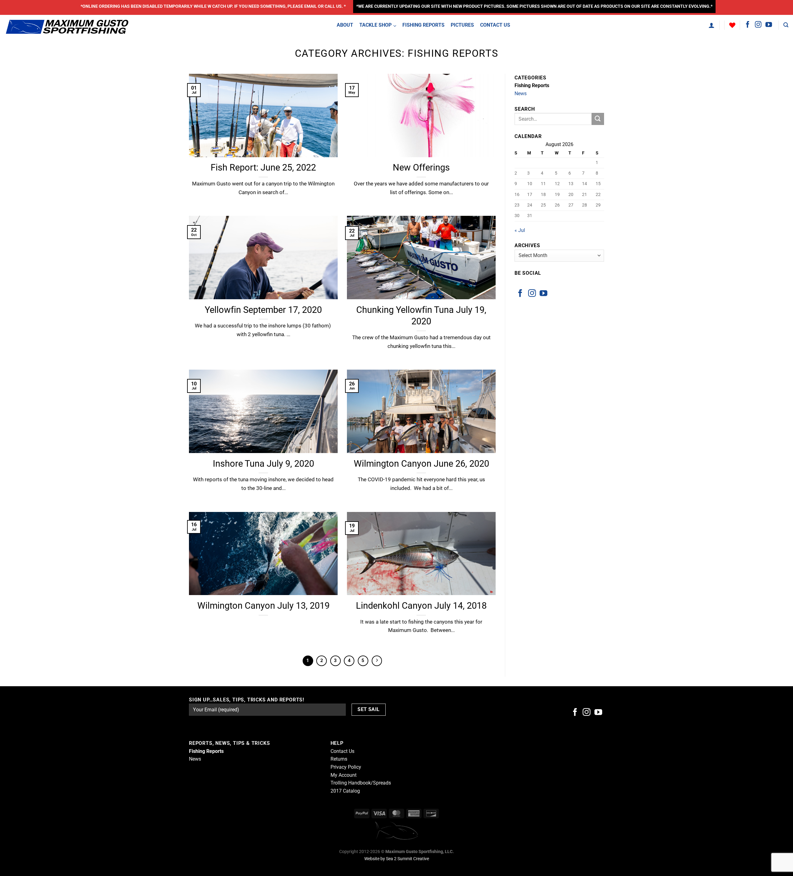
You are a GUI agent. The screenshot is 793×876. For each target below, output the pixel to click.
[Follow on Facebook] (747, 25)
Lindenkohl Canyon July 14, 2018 (421, 605)
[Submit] (598, 119)
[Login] (711, 25)
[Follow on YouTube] (768, 25)
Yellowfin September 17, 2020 (263, 310)
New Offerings (421, 167)
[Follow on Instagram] (758, 25)
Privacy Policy (346, 767)
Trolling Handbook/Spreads (361, 783)
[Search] (785, 25)
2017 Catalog (345, 791)
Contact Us (342, 751)
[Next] (377, 661)
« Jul (520, 230)
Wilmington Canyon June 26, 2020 (421, 463)
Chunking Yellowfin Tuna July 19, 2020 (421, 316)
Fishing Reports (532, 85)
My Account (344, 775)
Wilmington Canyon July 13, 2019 (263, 605)
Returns (339, 759)
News (521, 93)
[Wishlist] (732, 25)
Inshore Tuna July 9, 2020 (263, 463)
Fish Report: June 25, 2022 (263, 167)
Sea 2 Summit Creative (407, 858)
